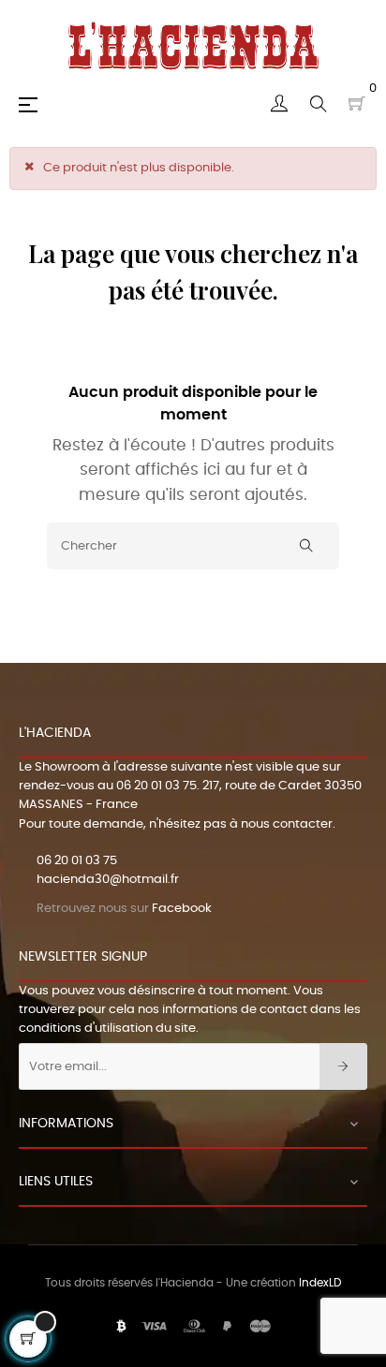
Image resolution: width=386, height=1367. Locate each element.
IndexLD (320, 1282)
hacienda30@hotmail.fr (108, 880)
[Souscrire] (343, 1066)
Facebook (182, 909)
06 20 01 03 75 (156, 786)
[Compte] (279, 104)
